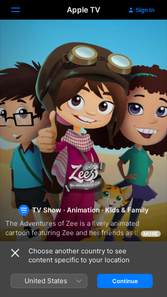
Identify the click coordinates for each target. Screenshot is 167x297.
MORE (150, 234)
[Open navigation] (21, 10)
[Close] (15, 253)
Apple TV (83, 9)
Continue (125, 281)
